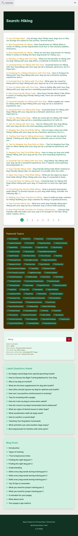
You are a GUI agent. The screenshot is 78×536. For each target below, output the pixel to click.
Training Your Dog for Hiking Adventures (26, 136)
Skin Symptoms (55, 298)
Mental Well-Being (49, 306)
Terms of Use (51, 522)
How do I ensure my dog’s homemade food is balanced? (33, 405)
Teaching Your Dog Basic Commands (25, 421)
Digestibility (13, 247)
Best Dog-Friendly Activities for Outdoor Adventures (32, 209)
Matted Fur (26, 239)
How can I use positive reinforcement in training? (30, 393)
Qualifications (13, 256)
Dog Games (39, 239)
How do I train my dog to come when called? (28, 401)
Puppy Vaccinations (49, 260)
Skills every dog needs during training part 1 (28, 479)
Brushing (59, 256)
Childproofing (33, 306)
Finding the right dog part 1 (20, 460)
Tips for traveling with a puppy (22, 397)
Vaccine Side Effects (16, 323)
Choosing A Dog (14, 298)
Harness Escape (54, 281)
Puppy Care (25, 289)
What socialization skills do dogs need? (26, 413)
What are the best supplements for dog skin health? (31, 385)
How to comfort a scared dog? (22, 417)
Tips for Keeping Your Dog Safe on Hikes (26, 144)
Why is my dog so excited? (20, 382)
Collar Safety (46, 315)
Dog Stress (29, 294)
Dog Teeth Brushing (49, 319)
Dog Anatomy (57, 247)
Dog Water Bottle (14, 294)
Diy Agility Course (32, 260)
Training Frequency (15, 277)
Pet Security (59, 264)
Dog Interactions (44, 243)
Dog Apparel (38, 289)
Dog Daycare (65, 319)
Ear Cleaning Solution (56, 239)
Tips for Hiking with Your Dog (21, 124)
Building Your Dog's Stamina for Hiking (25, 197)
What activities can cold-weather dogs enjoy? (29, 425)
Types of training (16, 452)
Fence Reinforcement (16, 306)
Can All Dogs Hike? (17, 38)
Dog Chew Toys (42, 247)
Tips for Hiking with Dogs (20, 118)
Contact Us (31, 522)
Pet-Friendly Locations (16, 272)
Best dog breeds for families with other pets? (28, 429)
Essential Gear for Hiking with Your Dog (26, 81)
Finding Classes (14, 310)
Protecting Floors (15, 260)
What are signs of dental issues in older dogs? (29, 409)
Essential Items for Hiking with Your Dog (26, 65)
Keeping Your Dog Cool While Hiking (24, 130)
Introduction (14, 448)
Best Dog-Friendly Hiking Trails (22, 93)
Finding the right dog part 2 (20, 464)
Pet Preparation (32, 319)
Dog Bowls (12, 289)
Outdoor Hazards (61, 243)
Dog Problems (44, 264)
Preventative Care (50, 323)
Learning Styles (33, 323)
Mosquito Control (15, 264)
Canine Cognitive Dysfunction (35, 298)
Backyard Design (49, 268)
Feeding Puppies (57, 294)
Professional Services (34, 302)
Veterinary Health (60, 285)
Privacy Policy (40, 522)
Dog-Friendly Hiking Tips (19, 203)
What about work (16, 499)
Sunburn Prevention (29, 315)
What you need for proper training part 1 (26, 491)
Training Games (14, 285)
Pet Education (27, 247)
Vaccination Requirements (34, 281)
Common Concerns (15, 319)
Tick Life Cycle (45, 256)
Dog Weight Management (47, 251)
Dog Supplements (31, 310)
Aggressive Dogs (35, 272)
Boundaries (59, 315)
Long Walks (34, 268)
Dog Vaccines (30, 264)
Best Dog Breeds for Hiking (20, 44)
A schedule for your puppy (20, 495)
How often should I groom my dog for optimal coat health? (34, 389)
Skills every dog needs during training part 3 (28, 472)
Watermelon (42, 294)
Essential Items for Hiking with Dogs (24, 110)
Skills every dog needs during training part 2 (28, 476)
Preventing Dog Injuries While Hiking (25, 189)
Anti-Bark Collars (29, 256)
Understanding (15, 468)
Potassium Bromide (15, 302)
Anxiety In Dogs (14, 251)
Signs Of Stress (53, 289)
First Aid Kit (30, 243)
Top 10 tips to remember (19, 483)
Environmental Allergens (17, 268)
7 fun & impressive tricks (19, 456)
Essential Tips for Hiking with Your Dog (26, 161)
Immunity (45, 310)
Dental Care (51, 302)
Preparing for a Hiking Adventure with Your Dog (29, 73)
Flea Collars (46, 277)
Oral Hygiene (13, 239)
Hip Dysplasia (29, 251)
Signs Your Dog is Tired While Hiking (24, 175)
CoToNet (40, 529)
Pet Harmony (13, 315)
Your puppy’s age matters (20, 503)
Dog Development (15, 243)
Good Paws (39, 525)
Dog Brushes (29, 285)
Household (57, 310)
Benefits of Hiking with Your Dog (23, 59)
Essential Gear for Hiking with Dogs (24, 181)
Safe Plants (59, 277)
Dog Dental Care (43, 285)
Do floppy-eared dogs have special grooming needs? (32, 374)
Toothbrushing (32, 277)
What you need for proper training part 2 (26, 487)
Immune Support (51, 272)
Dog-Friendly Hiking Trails (20, 169)
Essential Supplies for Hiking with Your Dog (27, 101)
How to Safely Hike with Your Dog (23, 87)
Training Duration (15, 281)
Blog (24, 522)
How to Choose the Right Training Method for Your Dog (33, 378)
